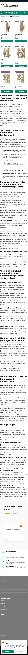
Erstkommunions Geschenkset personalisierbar (5, 85)
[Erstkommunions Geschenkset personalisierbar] (6, 77)
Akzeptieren (8, 651)
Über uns (3, 606)
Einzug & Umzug (4, 585)
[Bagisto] (11, 5)
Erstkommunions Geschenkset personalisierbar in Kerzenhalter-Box (19, 35)
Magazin (3, 603)
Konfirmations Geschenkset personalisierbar (19, 85)
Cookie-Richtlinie (5, 631)
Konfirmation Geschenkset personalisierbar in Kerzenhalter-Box (5, 35)
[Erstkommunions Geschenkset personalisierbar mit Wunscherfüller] (6, 52)
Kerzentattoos (4, 594)
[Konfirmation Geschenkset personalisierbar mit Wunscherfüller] (21, 52)
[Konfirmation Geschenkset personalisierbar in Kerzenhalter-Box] (6, 26)
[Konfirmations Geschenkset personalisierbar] (21, 77)
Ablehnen (20, 651)
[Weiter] (8, 520)
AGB (2, 622)
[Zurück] (5, 520)
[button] (26, 4)
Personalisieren (7, 41)
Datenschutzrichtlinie (18, 649)
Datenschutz (4, 628)
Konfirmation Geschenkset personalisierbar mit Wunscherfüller (20, 60)
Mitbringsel (3, 591)
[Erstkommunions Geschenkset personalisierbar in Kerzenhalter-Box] (21, 26)
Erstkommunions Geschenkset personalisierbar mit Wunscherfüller (5, 60)
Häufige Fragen (4, 609)
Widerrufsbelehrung (5, 625)
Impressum (3, 619)
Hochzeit (3, 588)
